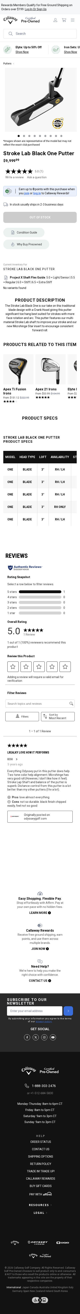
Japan (25, 1287)
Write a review (14, 177)
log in (37, 193)
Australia (44, 1287)
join (26, 193)
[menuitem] (55, 20)
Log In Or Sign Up (36, 9)
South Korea (61, 1291)
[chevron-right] (68, 1011)
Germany (17, 1291)
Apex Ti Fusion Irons (14, 391)
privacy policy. (44, 1021)
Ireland (49, 1291)
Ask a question (37, 177)
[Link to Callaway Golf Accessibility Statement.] (40, 1300)
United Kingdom (59, 1287)
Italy (71, 1287)
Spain (26, 1291)
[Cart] (64, 20)
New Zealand (37, 1291)
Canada (34, 1287)
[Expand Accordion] (51, 1205)
